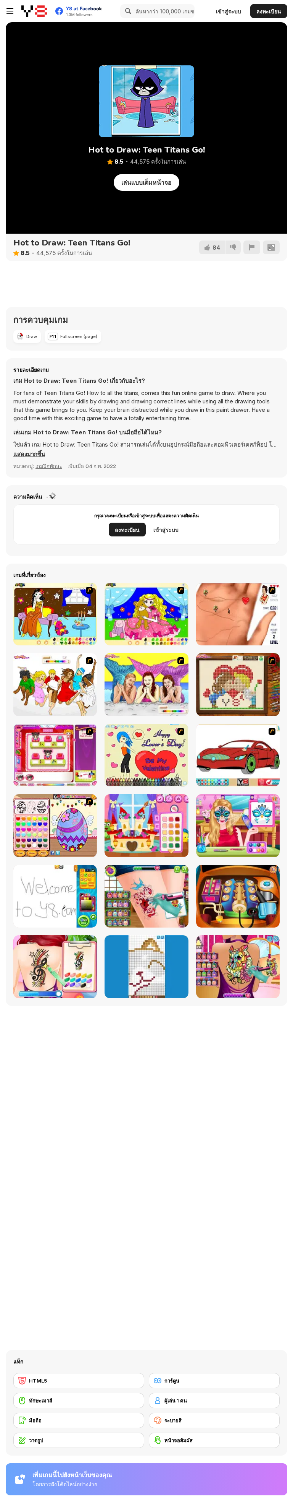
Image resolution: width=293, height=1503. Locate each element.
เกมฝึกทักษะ (48, 466)
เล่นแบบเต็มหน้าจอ (146, 182)
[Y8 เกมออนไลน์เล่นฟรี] (34, 11)
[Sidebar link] (10, 11)
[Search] (127, 11)
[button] (29, 454)
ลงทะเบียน (268, 11)
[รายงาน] (251, 247)
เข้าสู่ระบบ (228, 11)
